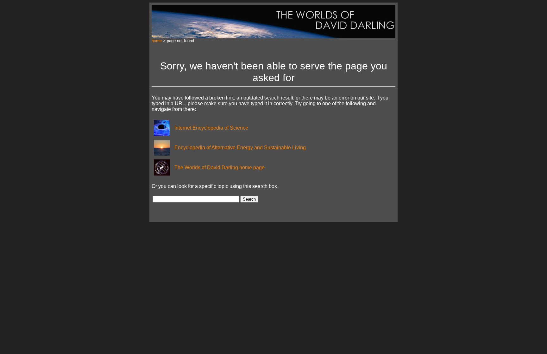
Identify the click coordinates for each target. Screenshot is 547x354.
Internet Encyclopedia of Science (211, 128)
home (157, 40)
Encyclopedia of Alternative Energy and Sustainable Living (240, 147)
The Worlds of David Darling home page (219, 167)
